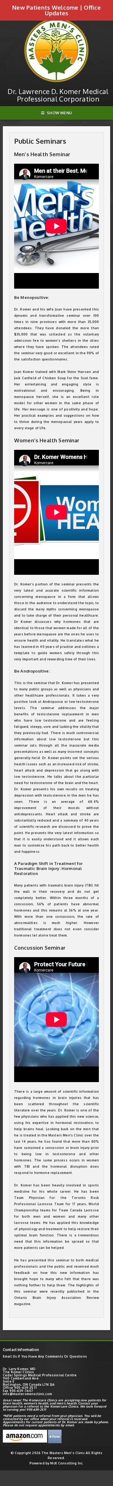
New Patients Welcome (45, 7)
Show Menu (59, 113)
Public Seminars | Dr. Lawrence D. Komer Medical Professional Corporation (56, 24)
